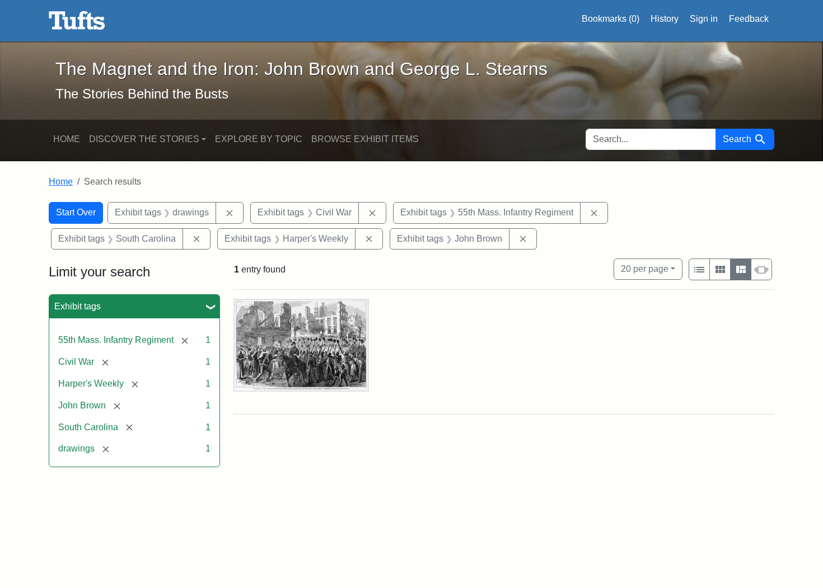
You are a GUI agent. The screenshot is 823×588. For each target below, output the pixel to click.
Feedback (749, 18)
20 (644, 269)
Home (66, 139)
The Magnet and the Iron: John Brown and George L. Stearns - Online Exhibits (77, 20)
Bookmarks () (610, 18)
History (665, 18)
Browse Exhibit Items (365, 139)
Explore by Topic (258, 139)
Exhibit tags (77, 306)
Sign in (704, 18)
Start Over (76, 212)
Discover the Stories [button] (144, 139)
